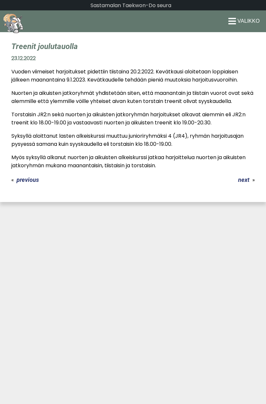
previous (28, 179)
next (243, 179)
